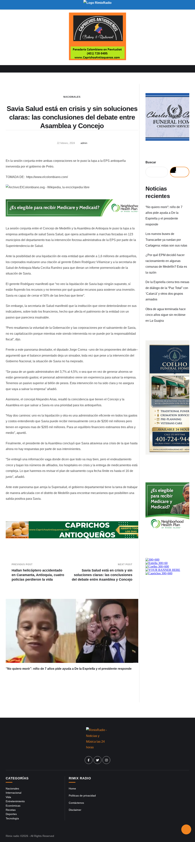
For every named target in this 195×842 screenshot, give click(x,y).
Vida (8, 797)
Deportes (11, 814)
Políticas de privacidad (82, 795)
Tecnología (12, 818)
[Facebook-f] (89, 760)
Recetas (11, 809)
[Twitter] (97, 760)
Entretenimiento (15, 801)
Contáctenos (76, 802)
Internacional (13, 792)
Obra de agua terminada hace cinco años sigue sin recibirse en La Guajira (165, 314)
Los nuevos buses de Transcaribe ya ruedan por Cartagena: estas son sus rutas (166, 239)
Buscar (150, 162)
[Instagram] (106, 760)
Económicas (13, 805)
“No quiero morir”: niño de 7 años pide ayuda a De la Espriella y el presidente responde (69, 668)
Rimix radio (12, 835)
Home (72, 788)
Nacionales (72, 97)
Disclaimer (75, 809)
